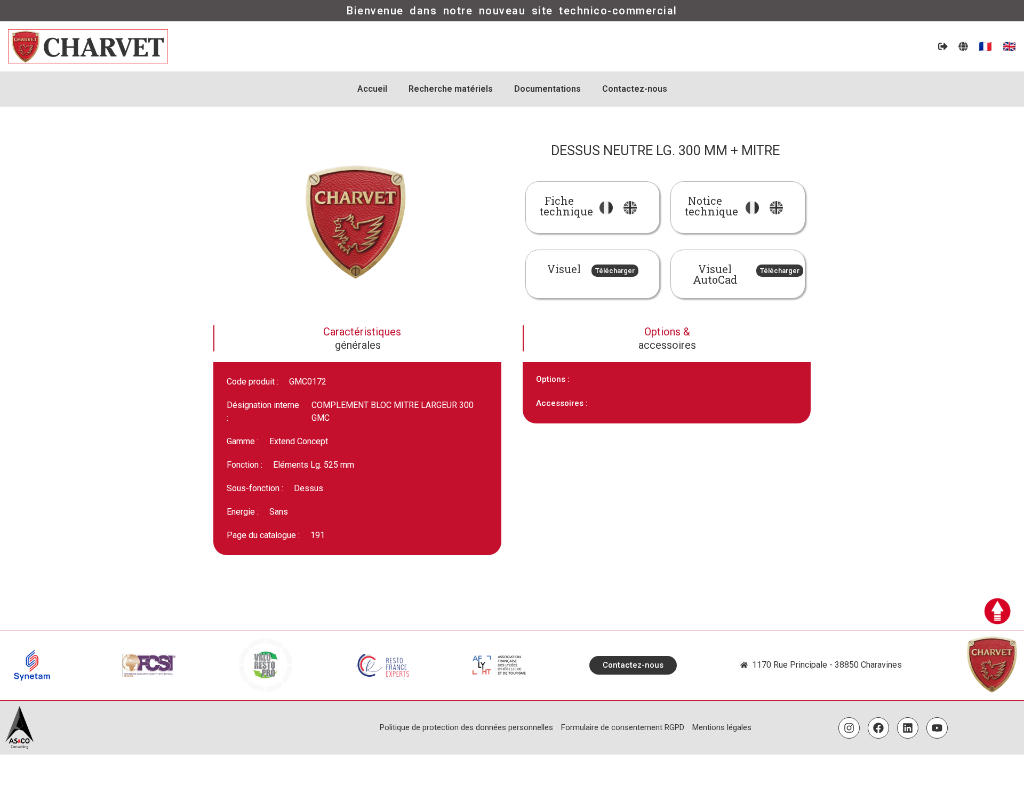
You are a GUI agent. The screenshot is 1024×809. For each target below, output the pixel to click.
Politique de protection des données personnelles (466, 727)
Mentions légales (721, 727)
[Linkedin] (907, 728)
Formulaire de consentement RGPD (622, 727)
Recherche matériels (451, 89)
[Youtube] (937, 728)
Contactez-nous (634, 89)
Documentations (547, 89)
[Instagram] (849, 728)
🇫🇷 (985, 46)
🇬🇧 (1009, 46)
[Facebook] (878, 728)
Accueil (372, 89)
